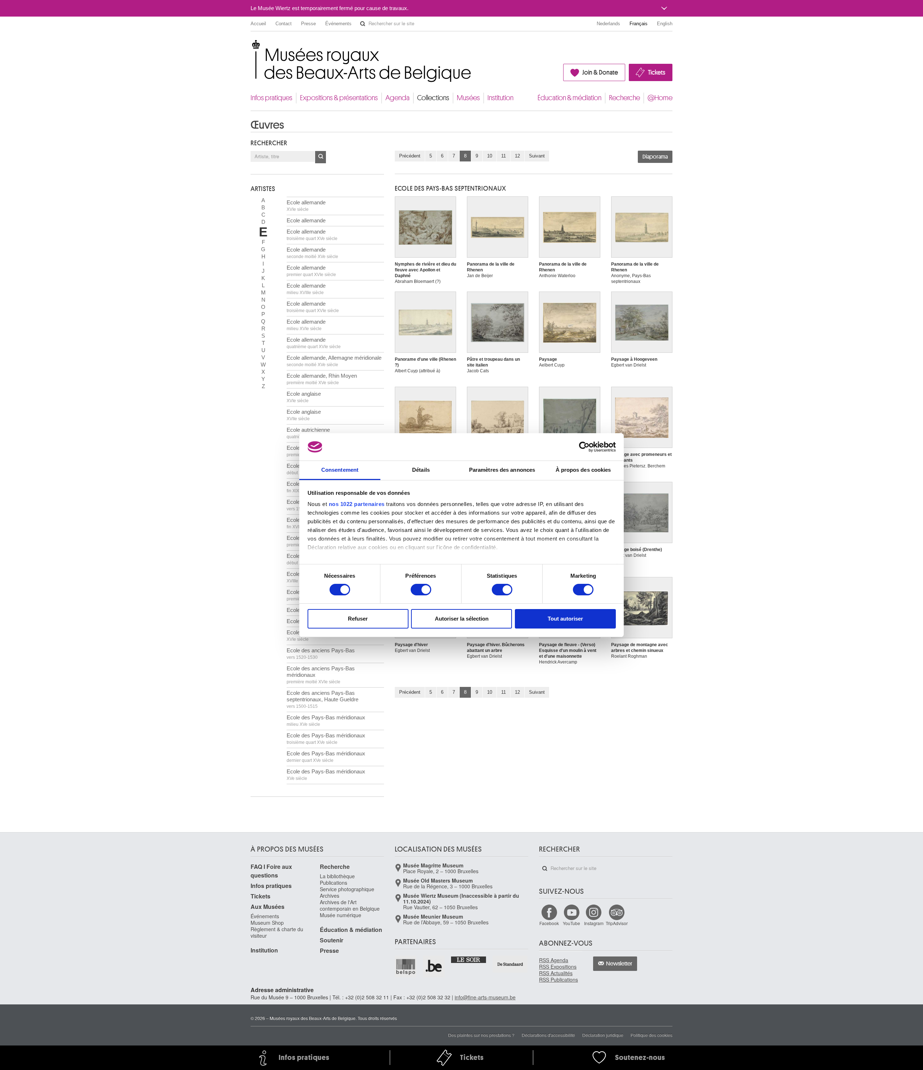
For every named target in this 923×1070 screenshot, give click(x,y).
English (664, 23)
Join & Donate (600, 72)
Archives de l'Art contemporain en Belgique (350, 905)
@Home (660, 98)
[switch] (421, 589)
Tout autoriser (565, 619)
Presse (308, 23)
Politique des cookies (651, 1035)
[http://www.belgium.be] (434, 966)
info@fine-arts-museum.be (485, 997)
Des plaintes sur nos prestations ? (481, 1035)
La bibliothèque (337, 876)
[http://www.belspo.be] (406, 966)
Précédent (409, 156)
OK (320, 157)
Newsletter (619, 964)
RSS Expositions (558, 966)
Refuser (358, 619)
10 (489, 156)
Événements (338, 23)
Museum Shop (267, 922)
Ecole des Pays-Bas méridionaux (326, 720)
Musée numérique (340, 915)
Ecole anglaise (304, 397)
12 (517, 156)
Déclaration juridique (602, 1035)
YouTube (571, 923)
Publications (333, 882)
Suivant (537, 156)
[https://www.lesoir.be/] (469, 959)
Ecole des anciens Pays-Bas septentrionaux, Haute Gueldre (322, 699)
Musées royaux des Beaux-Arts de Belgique (251, 46)
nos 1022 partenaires (357, 504)
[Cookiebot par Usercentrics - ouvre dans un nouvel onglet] (584, 446)
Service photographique (347, 889)
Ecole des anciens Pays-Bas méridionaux (321, 674)
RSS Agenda (553, 960)
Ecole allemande (306, 205)
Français (639, 23)
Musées (468, 98)
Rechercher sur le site (362, 24)
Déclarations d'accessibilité (548, 1035)
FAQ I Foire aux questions (271, 870)
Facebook (549, 923)
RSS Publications (558, 979)
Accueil (258, 23)
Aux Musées (267, 906)
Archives (329, 895)
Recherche (624, 98)
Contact (283, 23)
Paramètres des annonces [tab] (502, 470)
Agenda (397, 98)
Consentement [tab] (339, 470)
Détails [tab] (421, 470)
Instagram (594, 923)
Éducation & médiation (569, 98)
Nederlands (608, 23)
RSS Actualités (556, 973)
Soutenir (331, 940)
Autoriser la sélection (462, 619)
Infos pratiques (271, 98)
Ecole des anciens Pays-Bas (321, 653)
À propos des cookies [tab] (583, 470)
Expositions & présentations (339, 98)
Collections (433, 98)
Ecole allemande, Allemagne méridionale (334, 361)
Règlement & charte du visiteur (277, 932)
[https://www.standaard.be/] (510, 964)
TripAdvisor (617, 923)
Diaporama (655, 157)
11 (503, 156)
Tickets (656, 72)
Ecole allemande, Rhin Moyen (322, 379)
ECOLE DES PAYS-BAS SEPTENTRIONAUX (450, 188)
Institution (500, 98)
